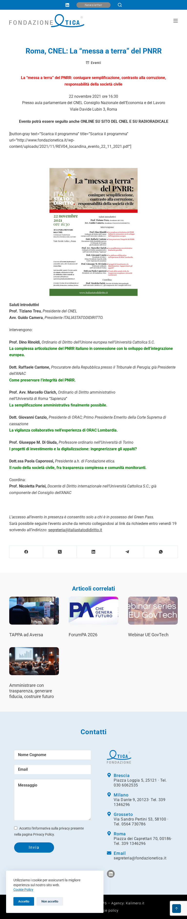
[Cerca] (120, 5)
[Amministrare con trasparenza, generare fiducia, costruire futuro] (34, 661)
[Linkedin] (111, 874)
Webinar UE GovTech (148, 634)
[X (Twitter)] (60, 552)
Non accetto (49, 901)
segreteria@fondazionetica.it (140, 858)
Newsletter (93, 5)
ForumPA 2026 (83, 634)
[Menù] (175, 20)
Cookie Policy (23, 890)
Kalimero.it (135, 903)
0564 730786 (134, 824)
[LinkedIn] (67, 5)
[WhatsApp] (161, 552)
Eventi (96, 63)
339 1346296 (134, 843)
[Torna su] (176, 908)
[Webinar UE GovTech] (153, 611)
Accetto (23, 901)
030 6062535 (126, 785)
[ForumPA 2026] (93, 611)
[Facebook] (26, 552)
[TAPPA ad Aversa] (34, 611)
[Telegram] (127, 552)
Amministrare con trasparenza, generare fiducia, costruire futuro (31, 691)
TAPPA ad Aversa (26, 634)
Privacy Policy (43, 834)
